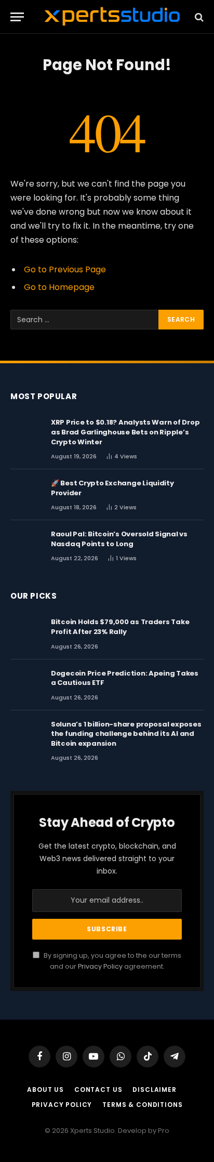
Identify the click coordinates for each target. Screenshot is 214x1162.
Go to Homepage (59, 287)
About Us (45, 1089)
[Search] (198, 17)
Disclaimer (154, 1089)
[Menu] (17, 17)
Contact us (98, 1089)
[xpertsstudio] (112, 17)
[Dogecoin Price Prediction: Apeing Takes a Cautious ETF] (26, 683)
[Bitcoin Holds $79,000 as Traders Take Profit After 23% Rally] (26, 632)
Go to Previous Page (65, 269)
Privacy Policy (100, 966)
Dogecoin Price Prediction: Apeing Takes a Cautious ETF (124, 678)
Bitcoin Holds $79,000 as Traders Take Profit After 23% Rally (120, 627)
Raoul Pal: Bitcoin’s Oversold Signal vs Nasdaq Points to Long (119, 539)
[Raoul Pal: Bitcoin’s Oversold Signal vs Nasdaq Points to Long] (26, 544)
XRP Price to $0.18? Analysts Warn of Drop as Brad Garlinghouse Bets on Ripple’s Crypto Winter (125, 431)
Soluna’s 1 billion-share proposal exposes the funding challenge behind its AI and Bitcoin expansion (126, 733)
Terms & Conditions (142, 1104)
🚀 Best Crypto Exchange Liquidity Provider (112, 488)
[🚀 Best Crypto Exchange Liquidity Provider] (26, 493)
